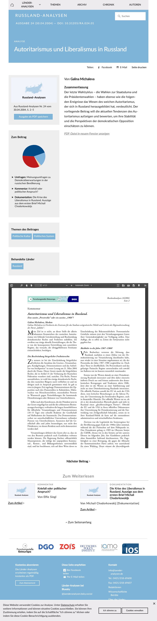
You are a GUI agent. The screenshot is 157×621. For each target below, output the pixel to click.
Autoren (135, 5)
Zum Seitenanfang (79, 522)
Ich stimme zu (110, 611)
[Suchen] (119, 16)
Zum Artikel (15, 503)
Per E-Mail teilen (75, 577)
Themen (55, 5)
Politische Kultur (22, 236)
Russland (17, 266)
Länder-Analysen (27, 5)
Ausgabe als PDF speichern (33, 116)
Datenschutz (68, 605)
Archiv (82, 5)
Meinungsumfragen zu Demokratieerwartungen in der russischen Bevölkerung (33, 180)
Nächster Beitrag (77, 461)
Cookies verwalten (134, 611)
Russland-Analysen (41, 16)
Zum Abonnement (27, 583)
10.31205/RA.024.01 (79, 23)
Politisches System (44, 236)
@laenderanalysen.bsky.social (77, 594)
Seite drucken (139, 67)
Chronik (108, 5)
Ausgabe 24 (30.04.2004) (34, 23)
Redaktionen (114, 587)
